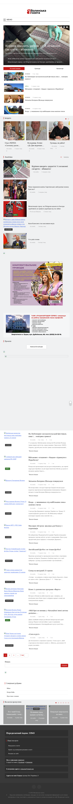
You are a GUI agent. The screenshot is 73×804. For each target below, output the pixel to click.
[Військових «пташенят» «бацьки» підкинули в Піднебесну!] (14, 87)
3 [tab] (61, 27)
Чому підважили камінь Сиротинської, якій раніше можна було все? (32, 59)
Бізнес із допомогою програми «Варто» (45, 589)
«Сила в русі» (34, 634)
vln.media (9, 148)
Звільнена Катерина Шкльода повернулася (39, 100)
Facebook (21, 762)
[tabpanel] (36, 45)
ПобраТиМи (9, 600)
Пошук (7, 662)
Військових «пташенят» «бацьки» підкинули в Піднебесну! (44, 89)
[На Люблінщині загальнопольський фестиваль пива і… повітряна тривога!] (14, 76)
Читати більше (33, 451)
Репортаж (9, 560)
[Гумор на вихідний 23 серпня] (15, 576)
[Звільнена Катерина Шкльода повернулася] (14, 99)
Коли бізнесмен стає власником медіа (41, 223)
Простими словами (13, 696)
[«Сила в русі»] (15, 639)
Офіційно (17, 247)
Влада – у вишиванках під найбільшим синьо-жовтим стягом (45, 111)
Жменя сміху (10, 582)
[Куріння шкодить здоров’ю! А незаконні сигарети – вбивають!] (16, 169)
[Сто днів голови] (15, 241)
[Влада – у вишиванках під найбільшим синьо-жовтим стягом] (14, 110)
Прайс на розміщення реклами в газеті (20, 749)
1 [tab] (56, 27)
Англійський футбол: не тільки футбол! (45, 549)
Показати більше (36, 346)
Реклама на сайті (13, 753)
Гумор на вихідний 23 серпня (40, 571)
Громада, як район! (57, 143)
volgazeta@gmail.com (27, 769)
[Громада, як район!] (59, 130)
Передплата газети (14, 745)
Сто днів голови (33, 239)
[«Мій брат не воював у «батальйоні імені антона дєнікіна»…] (15, 615)
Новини (27, 74)
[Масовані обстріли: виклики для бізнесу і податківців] (15, 531)
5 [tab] (67, 27)
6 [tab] (68, 702)
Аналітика (9, 41)
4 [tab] (64, 27)
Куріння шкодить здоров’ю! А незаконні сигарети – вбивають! (32, 47)
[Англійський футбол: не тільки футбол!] (15, 555)
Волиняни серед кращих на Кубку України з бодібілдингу (36, 714)
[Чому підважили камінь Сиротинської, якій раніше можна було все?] (15, 190)
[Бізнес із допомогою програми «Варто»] (15, 595)
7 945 (22, 655)
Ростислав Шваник (35, 211)
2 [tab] (59, 27)
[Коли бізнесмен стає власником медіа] (15, 224)
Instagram (29, 762)
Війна (27, 86)
